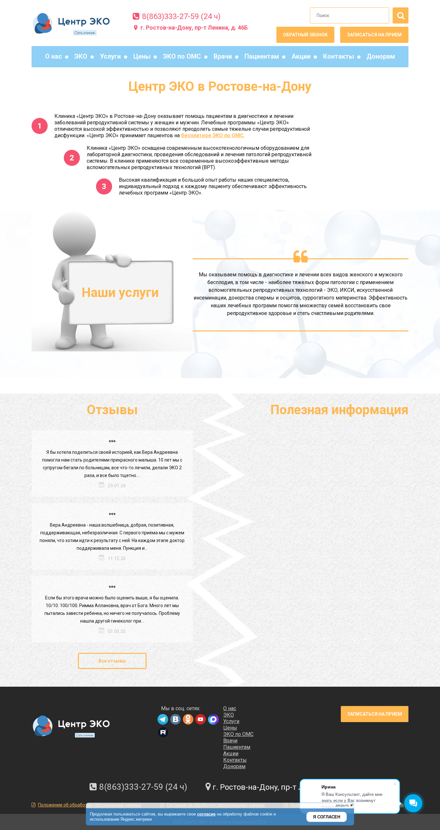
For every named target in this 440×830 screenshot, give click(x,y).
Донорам (381, 56)
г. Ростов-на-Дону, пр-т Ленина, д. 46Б (194, 27)
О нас (53, 56)
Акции (301, 56)
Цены (141, 56)
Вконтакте (175, 719)
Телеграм (162, 719)
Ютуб (200, 719)
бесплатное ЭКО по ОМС (212, 135)
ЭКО (80, 56)
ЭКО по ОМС (182, 56)
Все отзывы (112, 660)
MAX (213, 719)
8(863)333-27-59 (170, 16)
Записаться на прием (374, 34)
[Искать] (401, 15)
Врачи (223, 56)
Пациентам (261, 56)
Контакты (338, 56)
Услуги (110, 56)
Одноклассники (188, 719)
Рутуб (162, 732)
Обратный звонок (305, 34)
